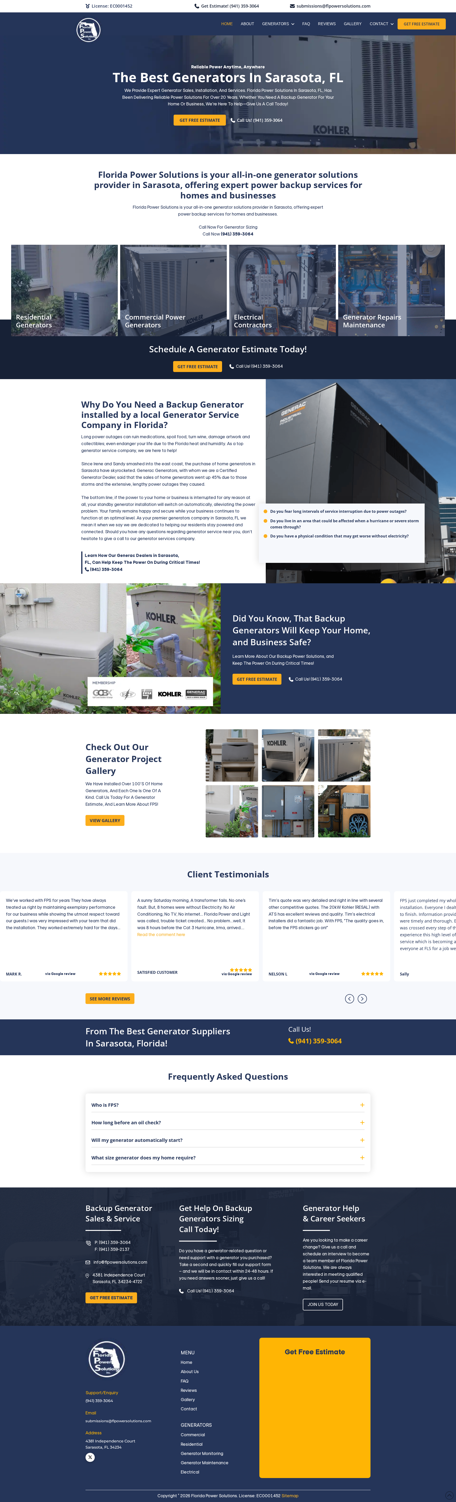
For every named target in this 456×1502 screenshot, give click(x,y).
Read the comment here (161, 934)
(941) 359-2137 (114, 1249)
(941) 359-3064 (236, 234)
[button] (228, 1105)
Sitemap (290, 1495)
